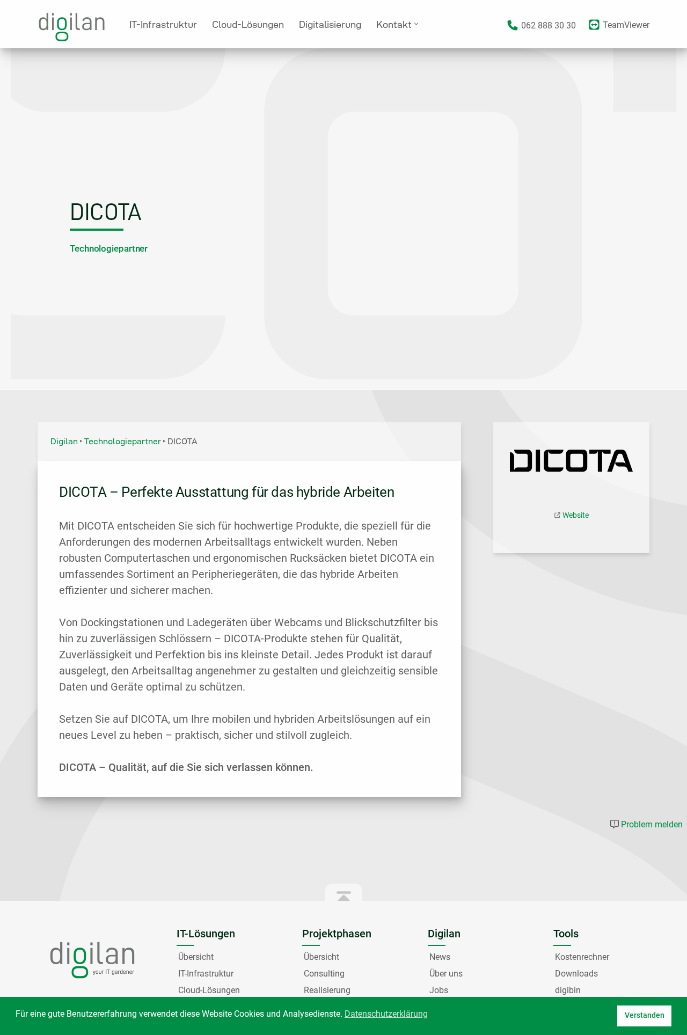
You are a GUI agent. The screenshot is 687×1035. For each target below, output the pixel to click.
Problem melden (652, 824)
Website (575, 515)
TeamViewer (626, 25)
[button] (416, 24)
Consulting (324, 973)
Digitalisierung (330, 24)
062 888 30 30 (548, 25)
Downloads (576, 973)
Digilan (64, 441)
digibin (568, 990)
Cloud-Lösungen (248, 24)
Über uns (446, 973)
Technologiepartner (109, 249)
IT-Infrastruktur (163, 24)
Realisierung (327, 990)
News (439, 957)
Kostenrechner (582, 957)
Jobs (438, 990)
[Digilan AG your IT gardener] (74, 27)
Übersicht (196, 957)
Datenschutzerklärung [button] (386, 1014)
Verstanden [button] (644, 1015)
